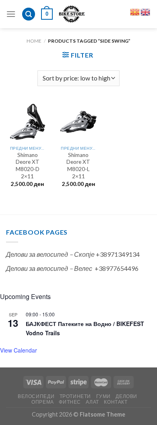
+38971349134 (118, 254)
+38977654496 (116, 268)
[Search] (28, 14)
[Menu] (11, 14)
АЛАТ (92, 402)
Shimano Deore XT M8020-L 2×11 (78, 165)
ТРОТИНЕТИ (75, 396)
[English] (145, 11)
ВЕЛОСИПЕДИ (36, 396)
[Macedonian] (135, 11)
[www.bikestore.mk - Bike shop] (72, 14)
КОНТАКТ (115, 402)
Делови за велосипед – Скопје (50, 254)
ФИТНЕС (70, 402)
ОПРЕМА (42, 402)
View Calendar (18, 350)
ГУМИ (103, 396)
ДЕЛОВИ (126, 396)
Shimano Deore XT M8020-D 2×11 (27, 165)
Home (34, 41)
